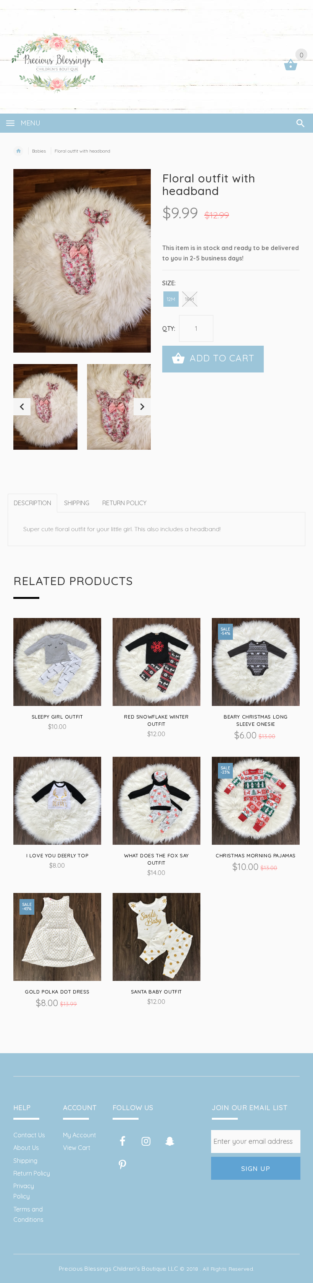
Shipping (25, 1160)
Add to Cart (221, 358)
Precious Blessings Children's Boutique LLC (118, 1268)
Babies (39, 151)
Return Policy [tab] (124, 503)
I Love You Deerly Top (57, 855)
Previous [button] (22, 406)
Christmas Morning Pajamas (256, 855)
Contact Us (29, 1135)
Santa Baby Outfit (156, 992)
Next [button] (142, 406)
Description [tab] (32, 503)
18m (189, 299)
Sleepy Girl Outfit (57, 717)
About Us (26, 1147)
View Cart (76, 1147)
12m (171, 299)
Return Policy (31, 1173)
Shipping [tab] (76, 503)
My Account (79, 1135)
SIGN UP (255, 1168)
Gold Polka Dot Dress (57, 992)
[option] (45, 407)
